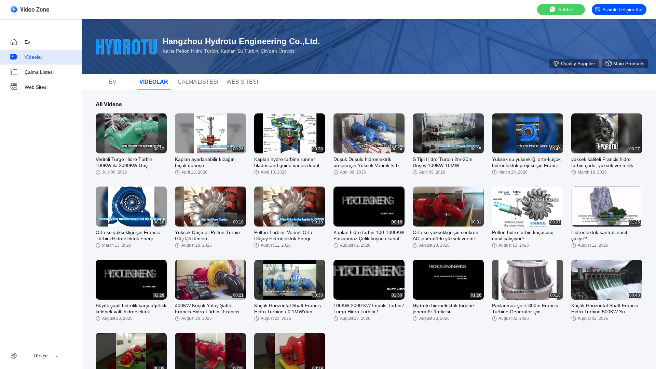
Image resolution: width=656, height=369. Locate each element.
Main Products (628, 63)
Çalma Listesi (39, 72)
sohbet (566, 9)
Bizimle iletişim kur (622, 9)
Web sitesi (36, 87)
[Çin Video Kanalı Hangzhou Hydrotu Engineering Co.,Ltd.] (29, 9)
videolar (33, 57)
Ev (27, 42)
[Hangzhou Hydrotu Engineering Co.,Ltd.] (126, 46)
